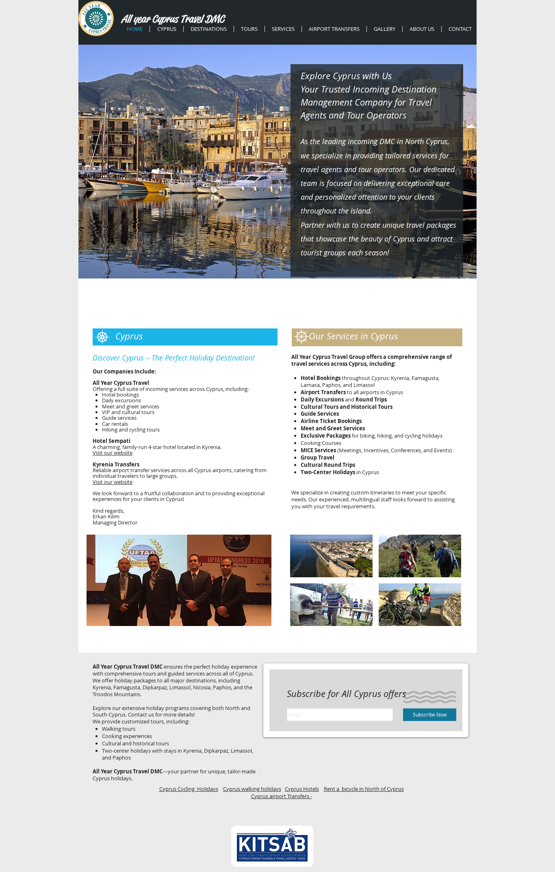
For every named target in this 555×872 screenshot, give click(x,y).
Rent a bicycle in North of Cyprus (364, 788)
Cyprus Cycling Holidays (188, 788)
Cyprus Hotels (302, 788)
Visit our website (112, 452)
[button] (179, 580)
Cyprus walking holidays (252, 788)
